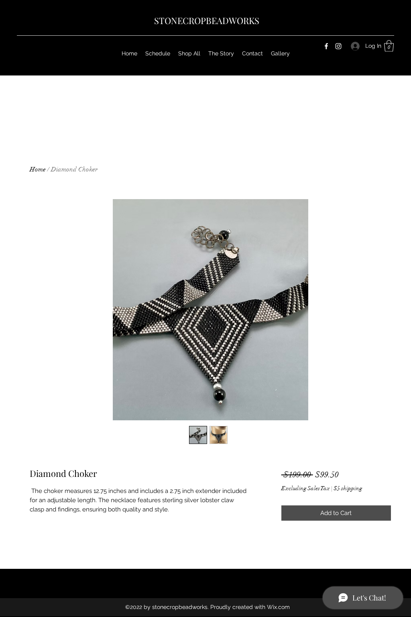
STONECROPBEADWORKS (206, 20)
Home (38, 169)
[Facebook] (326, 46)
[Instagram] (338, 46)
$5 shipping (348, 488)
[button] (389, 46)
